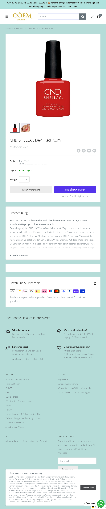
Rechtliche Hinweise (42, 501)
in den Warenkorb (31, 189)
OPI (7, 392)
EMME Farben (12, 396)
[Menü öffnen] (7, 17)
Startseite (9, 28)
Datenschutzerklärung (68, 383)
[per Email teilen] (94, 150)
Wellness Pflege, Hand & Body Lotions (23, 418)
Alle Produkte (21, 28)
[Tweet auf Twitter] (89, 150)
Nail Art (9, 409)
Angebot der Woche (15, 426)
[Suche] (82, 16)
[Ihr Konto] (92, 16)
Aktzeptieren (88, 487)
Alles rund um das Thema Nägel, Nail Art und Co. (26, 442)
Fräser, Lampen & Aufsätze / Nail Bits (23, 414)
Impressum (63, 379)
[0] (98, 16)
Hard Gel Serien (13, 383)
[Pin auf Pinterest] (84, 150)
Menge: (13, 179)
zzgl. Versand (32, 164)
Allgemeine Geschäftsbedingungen (74, 392)
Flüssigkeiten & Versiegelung (19, 401)
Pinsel (8, 405)
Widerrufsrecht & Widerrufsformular (75, 388)
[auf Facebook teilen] (78, 150)
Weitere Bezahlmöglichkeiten (75, 196)
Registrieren (68, 469)
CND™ (9, 388)
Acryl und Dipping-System (17, 379)
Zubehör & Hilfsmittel (15, 422)
